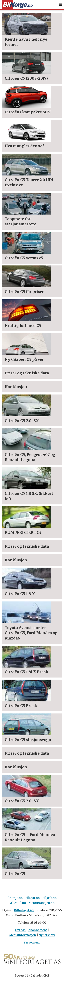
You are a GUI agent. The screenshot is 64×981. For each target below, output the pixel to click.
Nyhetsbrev (47, 935)
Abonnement (37, 930)
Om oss (20, 930)
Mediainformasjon (22, 935)
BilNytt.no (32, 898)
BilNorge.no (14, 898)
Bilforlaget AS (24, 910)
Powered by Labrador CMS (32, 975)
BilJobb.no (49, 898)
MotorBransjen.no (41, 903)
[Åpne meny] (60, 4)
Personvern (32, 942)
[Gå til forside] (17, 4)
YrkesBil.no (18, 903)
